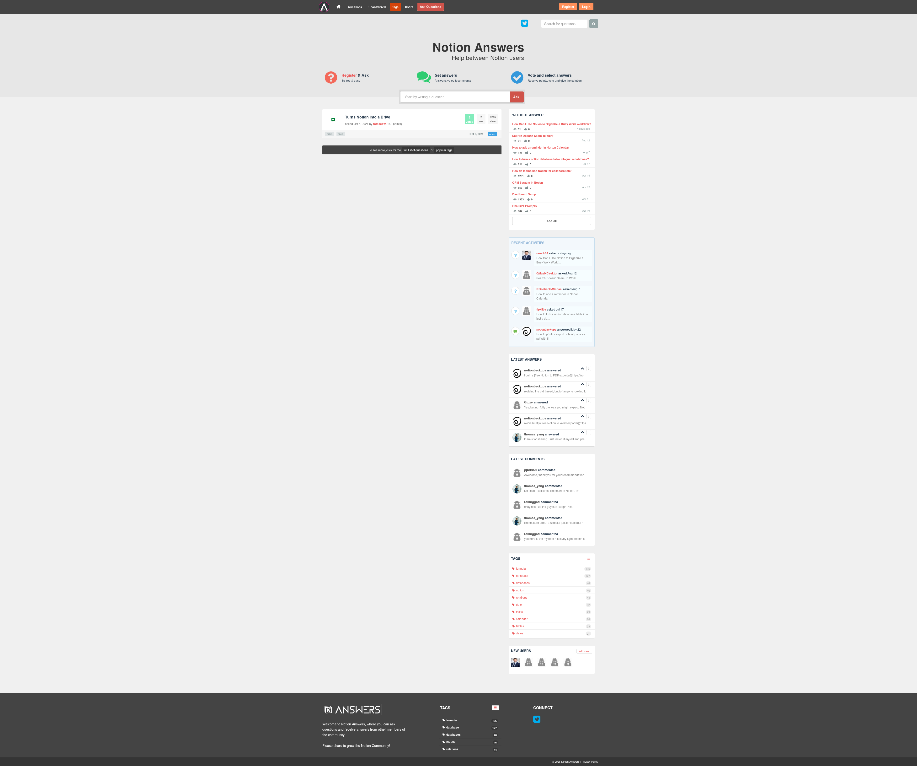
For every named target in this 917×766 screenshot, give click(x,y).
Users (409, 7)
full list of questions (416, 150)
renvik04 (542, 253)
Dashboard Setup (524, 194)
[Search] (593, 23)
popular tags (444, 150)
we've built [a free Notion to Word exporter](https (555, 423)
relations (552, 597)
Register (568, 6)
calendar (552, 619)
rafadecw (379, 124)
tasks (552, 612)
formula (552, 568)
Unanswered (377, 7)
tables (552, 626)
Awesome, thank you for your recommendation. (554, 475)
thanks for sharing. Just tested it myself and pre (554, 439)
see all (552, 221)
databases (552, 583)
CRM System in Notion (527, 183)
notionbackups (546, 329)
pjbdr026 (530, 469)
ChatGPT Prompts (524, 206)
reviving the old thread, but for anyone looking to (555, 391)
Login (586, 6)
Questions (355, 7)
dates (552, 633)
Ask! (517, 96)
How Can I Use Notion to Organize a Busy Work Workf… (559, 260)
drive (329, 134)
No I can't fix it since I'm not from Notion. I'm (551, 490)
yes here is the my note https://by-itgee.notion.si (554, 538)
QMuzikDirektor (547, 273)
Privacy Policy (590, 761)
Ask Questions (430, 6)
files (340, 134)
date (552, 604)
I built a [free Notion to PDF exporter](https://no (554, 375)
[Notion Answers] (324, 7)
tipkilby (541, 309)
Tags (395, 7)
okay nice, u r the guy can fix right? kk (548, 506)
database (552, 575)
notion (552, 590)
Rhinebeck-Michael (549, 289)
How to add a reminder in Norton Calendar (540, 147)
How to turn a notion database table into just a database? (550, 159)
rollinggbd (532, 501)
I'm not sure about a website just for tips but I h (553, 522)
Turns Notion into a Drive (367, 117)
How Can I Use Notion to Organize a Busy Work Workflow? (551, 124)
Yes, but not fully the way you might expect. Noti (554, 407)
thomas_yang (534, 434)
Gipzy (528, 402)
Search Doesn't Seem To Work (533, 136)
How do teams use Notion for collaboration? (541, 171)
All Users (584, 651)
